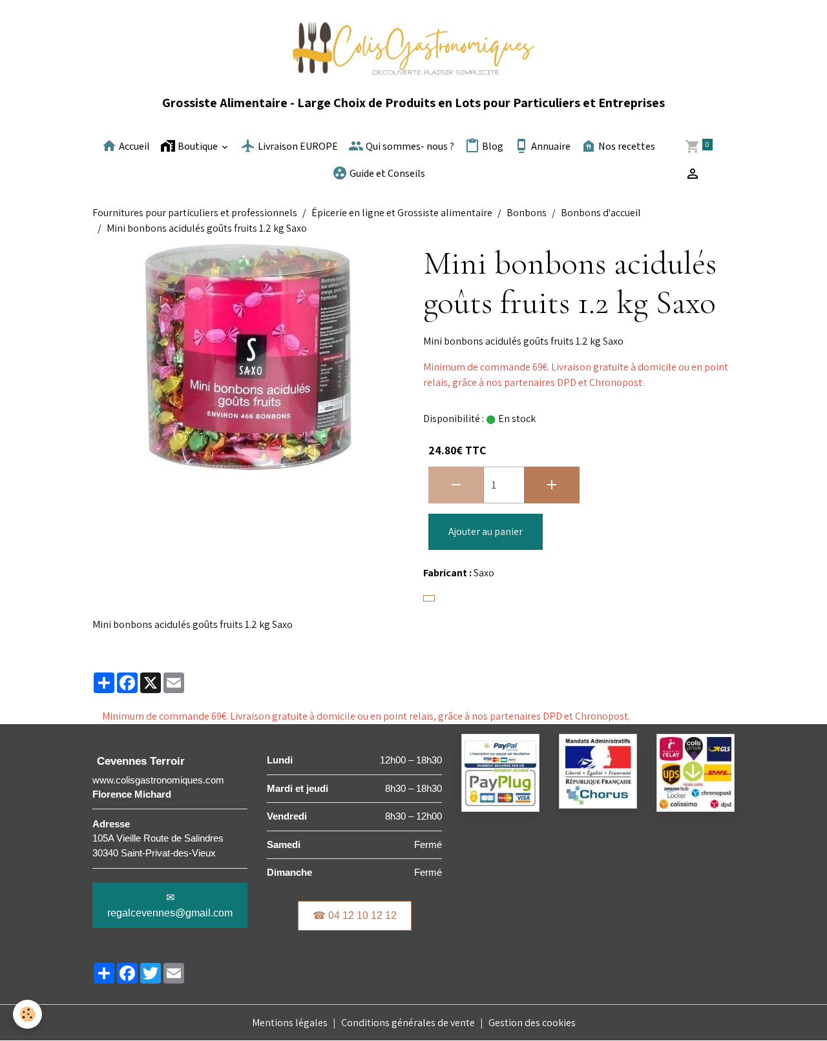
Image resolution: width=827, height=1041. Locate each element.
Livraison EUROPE (297, 147)
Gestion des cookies (532, 1022)
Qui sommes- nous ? (409, 147)
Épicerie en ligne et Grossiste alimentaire (401, 212)
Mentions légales (290, 1022)
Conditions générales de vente (408, 1022)
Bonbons (527, 212)
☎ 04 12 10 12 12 (355, 915)
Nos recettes (625, 147)
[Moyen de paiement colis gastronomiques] (500, 772)
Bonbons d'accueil (601, 212)
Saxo (484, 573)
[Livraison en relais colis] (695, 772)
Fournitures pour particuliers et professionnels (194, 212)
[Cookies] (27, 1014)
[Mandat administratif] (598, 770)
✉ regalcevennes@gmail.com (170, 905)
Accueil (133, 147)
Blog (491, 147)
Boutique (198, 147)
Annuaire (550, 147)
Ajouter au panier (485, 531)
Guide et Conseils (386, 174)
